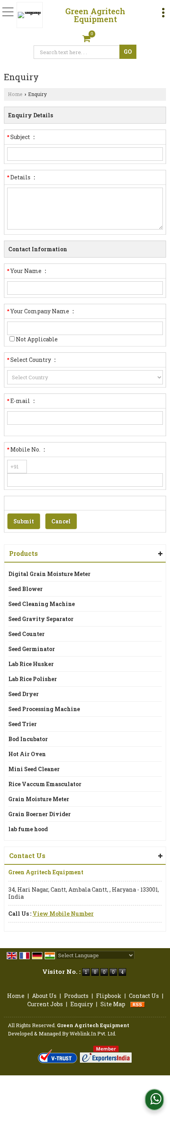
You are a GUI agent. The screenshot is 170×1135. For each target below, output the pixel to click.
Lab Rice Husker (31, 664)
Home (15, 94)
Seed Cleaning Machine (41, 604)
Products (23, 553)
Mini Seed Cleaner (34, 769)
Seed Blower (25, 589)
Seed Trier (22, 724)
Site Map (112, 1004)
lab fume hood (28, 829)
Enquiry (81, 1004)
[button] (63, 913)
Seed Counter (26, 634)
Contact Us (144, 995)
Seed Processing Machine (44, 709)
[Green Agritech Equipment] (32, 15)
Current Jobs (45, 1004)
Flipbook (108, 995)
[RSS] (137, 1004)
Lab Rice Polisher (32, 679)
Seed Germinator (31, 649)
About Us (44, 995)
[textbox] (78, 52)
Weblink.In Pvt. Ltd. (93, 1033)
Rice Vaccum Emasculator (44, 784)
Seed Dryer (23, 694)
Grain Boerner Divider (39, 814)
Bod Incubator (28, 739)
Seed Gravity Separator (41, 619)
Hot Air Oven (27, 754)
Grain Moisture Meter (38, 799)
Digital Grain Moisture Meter (49, 574)
